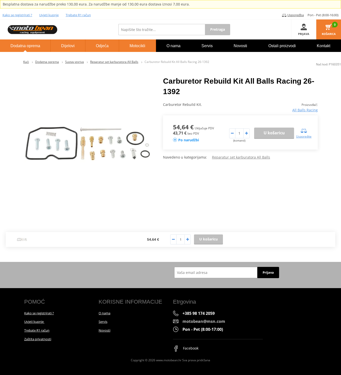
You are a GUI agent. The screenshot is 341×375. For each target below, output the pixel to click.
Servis (103, 321)
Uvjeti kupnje (49, 15)
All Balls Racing (305, 110)
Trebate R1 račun (78, 15)
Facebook (190, 348)
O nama (104, 313)
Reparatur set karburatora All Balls (114, 62)
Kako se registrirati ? (17, 15)
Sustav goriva (74, 62)
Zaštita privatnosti (37, 339)
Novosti (104, 330)
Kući (26, 62)
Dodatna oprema (47, 62)
